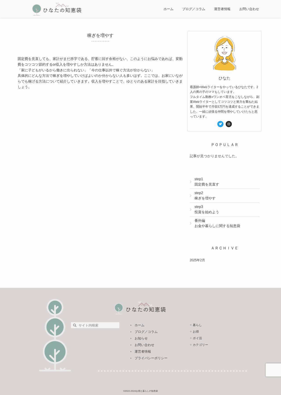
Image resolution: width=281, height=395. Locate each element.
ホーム (168, 9)
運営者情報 (222, 9)
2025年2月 (197, 260)
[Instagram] (229, 124)
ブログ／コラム (193, 9)
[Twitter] (220, 124)
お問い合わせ (249, 9)
